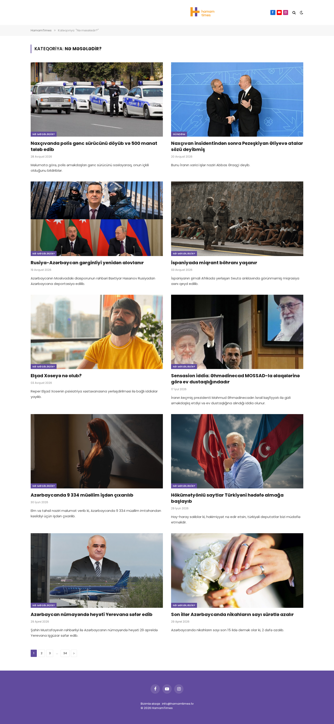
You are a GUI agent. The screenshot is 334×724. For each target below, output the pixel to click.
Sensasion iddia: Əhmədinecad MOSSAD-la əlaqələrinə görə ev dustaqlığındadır (235, 379)
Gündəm (179, 134)
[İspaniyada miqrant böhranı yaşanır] (237, 218)
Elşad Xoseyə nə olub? (56, 376)
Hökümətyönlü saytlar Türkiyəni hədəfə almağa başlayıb (227, 498)
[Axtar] (294, 13)
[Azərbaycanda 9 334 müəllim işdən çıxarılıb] (97, 451)
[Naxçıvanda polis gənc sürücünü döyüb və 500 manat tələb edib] (97, 99)
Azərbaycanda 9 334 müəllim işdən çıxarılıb (82, 495)
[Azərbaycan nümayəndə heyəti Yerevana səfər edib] (97, 570)
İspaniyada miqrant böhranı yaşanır (214, 263)
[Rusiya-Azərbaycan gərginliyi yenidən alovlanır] (97, 218)
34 (65, 653)
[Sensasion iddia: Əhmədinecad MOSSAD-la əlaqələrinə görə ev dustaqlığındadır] (237, 332)
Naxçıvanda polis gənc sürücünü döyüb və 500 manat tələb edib (94, 146)
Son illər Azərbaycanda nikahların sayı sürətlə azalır (232, 614)
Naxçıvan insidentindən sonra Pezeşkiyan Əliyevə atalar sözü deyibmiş (237, 146)
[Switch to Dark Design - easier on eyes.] (301, 12)
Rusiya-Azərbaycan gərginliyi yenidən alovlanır (87, 263)
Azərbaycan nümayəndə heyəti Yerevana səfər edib (91, 614)
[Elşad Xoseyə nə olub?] (97, 332)
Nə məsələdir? (43, 134)
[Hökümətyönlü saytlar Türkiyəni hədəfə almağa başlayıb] (237, 451)
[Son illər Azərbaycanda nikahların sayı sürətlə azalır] (237, 570)
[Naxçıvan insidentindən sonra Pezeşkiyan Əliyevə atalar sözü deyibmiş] (237, 99)
